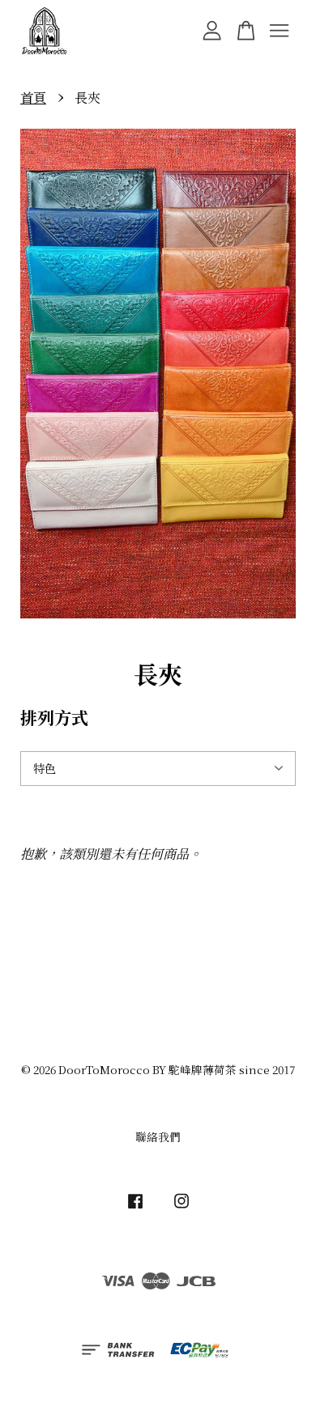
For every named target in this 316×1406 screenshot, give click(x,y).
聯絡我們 (158, 1136)
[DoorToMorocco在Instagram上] (181, 1208)
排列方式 (54, 717)
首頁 (33, 97)
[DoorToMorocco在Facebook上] (135, 1208)
